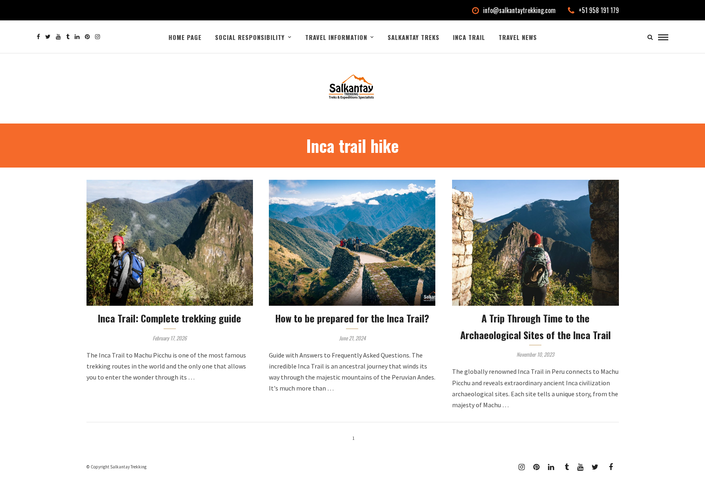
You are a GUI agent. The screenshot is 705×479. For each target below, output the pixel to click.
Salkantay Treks (413, 37)
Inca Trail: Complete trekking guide (169, 318)
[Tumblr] (67, 36)
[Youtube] (58, 36)
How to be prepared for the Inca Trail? (352, 318)
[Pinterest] (87, 36)
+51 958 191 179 (599, 10)
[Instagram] (97, 36)
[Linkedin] (77, 36)
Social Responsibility (250, 37)
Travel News (518, 37)
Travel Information (336, 37)
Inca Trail (469, 37)
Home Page (185, 37)
